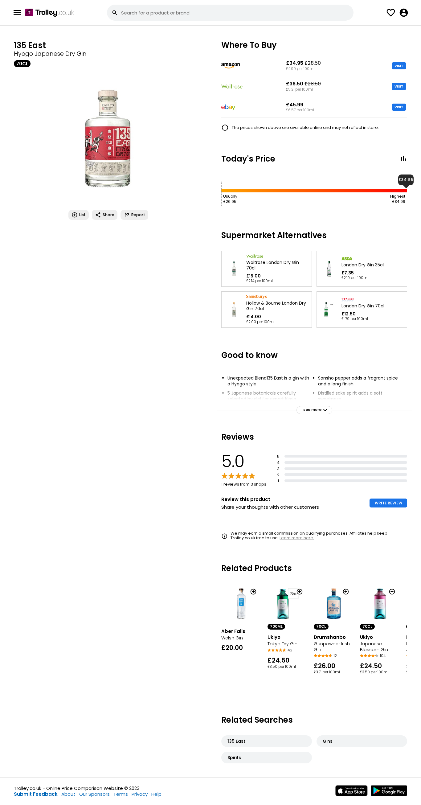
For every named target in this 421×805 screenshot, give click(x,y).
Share (108, 215)
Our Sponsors (94, 794)
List (82, 215)
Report (138, 215)
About (68, 794)
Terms (120, 794)
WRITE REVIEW (388, 503)
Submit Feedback (36, 794)
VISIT (398, 65)
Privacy (140, 794)
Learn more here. (297, 538)
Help (156, 794)
